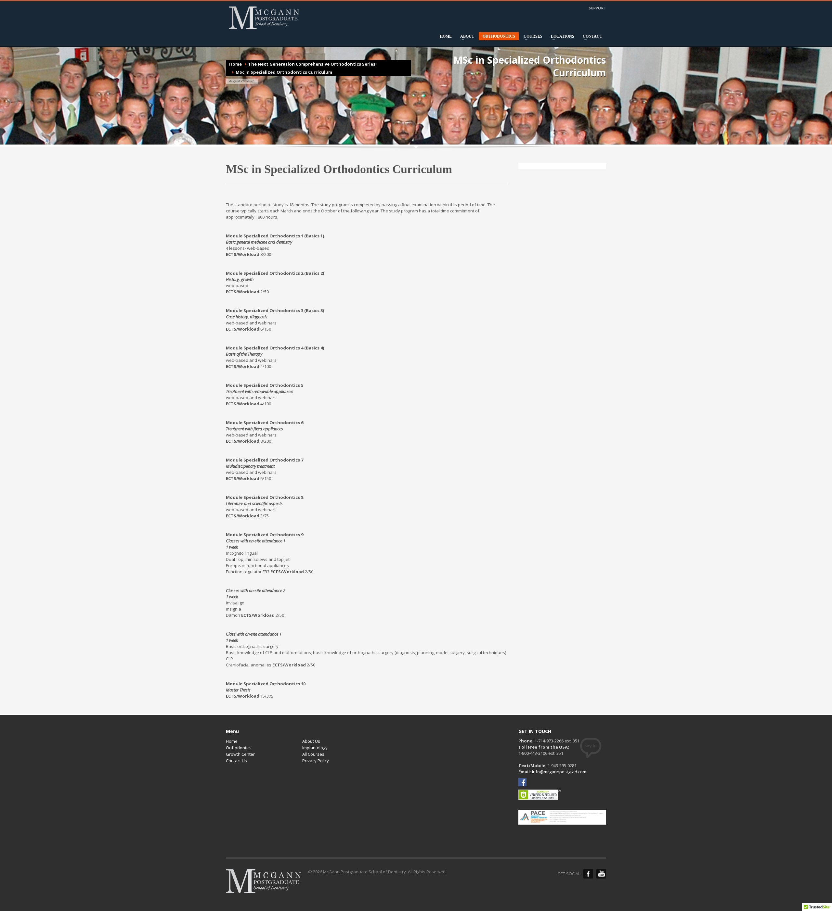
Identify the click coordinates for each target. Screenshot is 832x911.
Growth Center (240, 754)
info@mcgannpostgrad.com (559, 772)
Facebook (588, 874)
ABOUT (465, 36)
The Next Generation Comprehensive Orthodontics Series (311, 64)
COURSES (531, 36)
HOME (446, 36)
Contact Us (236, 761)
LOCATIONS (560, 36)
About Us (311, 741)
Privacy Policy (315, 761)
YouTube (601, 874)
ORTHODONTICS (497, 37)
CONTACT (590, 36)
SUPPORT (597, 8)
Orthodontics (239, 748)
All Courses (313, 754)
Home (235, 64)
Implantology (315, 748)
